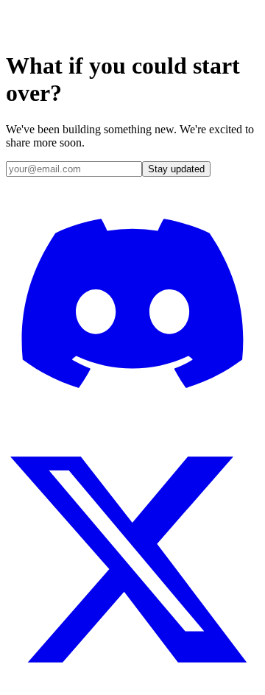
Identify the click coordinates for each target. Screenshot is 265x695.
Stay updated (176, 168)
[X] (132, 682)
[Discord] (132, 426)
